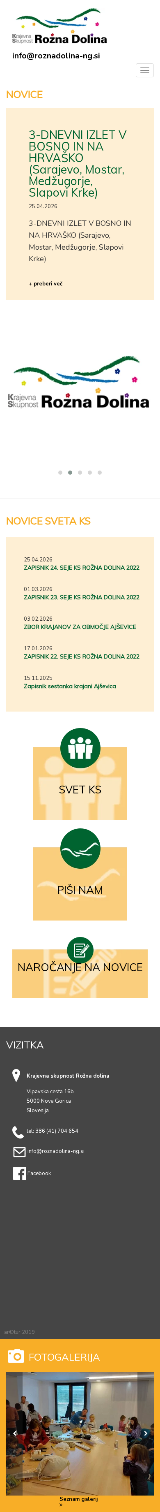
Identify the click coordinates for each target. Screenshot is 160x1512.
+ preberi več (45, 284)
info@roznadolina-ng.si (56, 56)
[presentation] (14, 1434)
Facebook (39, 1173)
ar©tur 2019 (19, 1332)
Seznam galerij (78, 1500)
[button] (60, 472)
